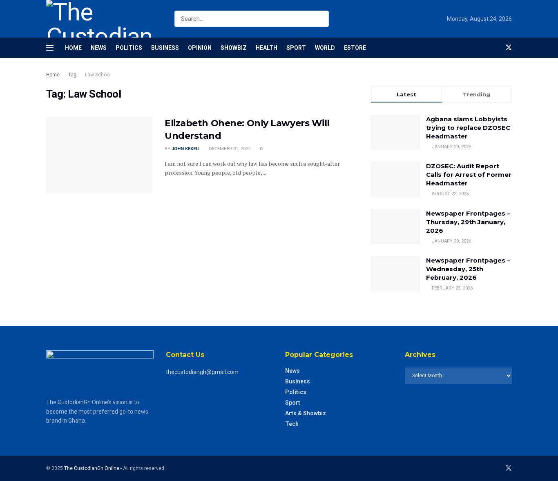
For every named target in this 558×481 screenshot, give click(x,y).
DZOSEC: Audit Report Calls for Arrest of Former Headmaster (468, 174)
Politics (129, 48)
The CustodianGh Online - (93, 468)
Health (266, 48)
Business (165, 48)
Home (73, 48)
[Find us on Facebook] (494, 48)
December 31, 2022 (229, 148)
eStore (355, 48)
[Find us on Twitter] (508, 48)
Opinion (200, 48)
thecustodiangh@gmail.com (202, 372)
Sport (296, 48)
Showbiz (234, 48)
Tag (72, 75)
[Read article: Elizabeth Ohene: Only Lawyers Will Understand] (99, 155)
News (99, 48)
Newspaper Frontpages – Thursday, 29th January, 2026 (468, 221)
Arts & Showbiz (305, 413)
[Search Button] (321, 19)
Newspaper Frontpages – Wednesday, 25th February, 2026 (468, 268)
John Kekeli (185, 148)
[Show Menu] (50, 48)
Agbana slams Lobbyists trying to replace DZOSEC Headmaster (468, 127)
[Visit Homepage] (103, 19)
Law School (98, 75)
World (325, 48)
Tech (292, 424)
